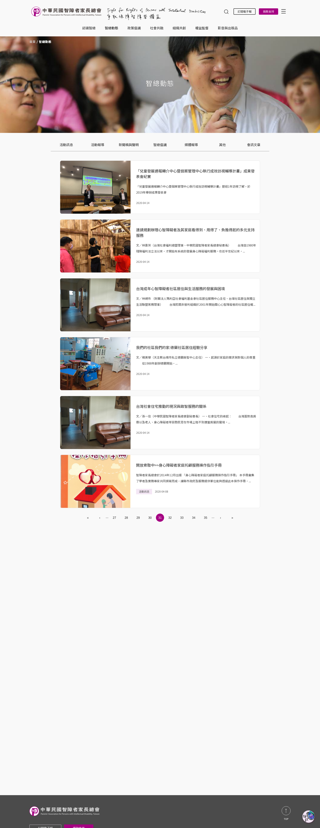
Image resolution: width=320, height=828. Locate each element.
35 (205, 517)
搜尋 (226, 12)
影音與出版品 (228, 27)
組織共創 (179, 27)
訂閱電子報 (244, 11)
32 (170, 517)
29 (138, 517)
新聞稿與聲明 (129, 144)
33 (182, 517)
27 (114, 517)
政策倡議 (134, 27)
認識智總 (89, 27)
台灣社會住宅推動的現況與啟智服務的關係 (171, 406)
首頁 (32, 41)
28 (126, 517)
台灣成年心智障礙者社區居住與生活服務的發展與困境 (180, 288)
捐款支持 (268, 11)
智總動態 (111, 27)
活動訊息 (66, 144)
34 (193, 517)
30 (150, 517)
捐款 (308, 816)
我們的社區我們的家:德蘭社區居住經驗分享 (171, 347)
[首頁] (67, 13)
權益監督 (202, 27)
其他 (222, 144)
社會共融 (156, 27)
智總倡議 (160, 144)
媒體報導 (191, 144)
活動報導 (97, 144)
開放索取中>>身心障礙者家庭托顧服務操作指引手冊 (179, 465)
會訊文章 (253, 144)
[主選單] (284, 11)
